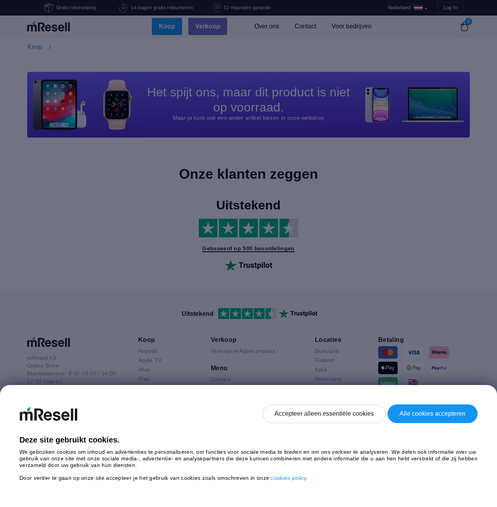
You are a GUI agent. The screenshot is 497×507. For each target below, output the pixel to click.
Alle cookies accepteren (433, 413)
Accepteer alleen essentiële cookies (324, 413)
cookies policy (288, 478)
